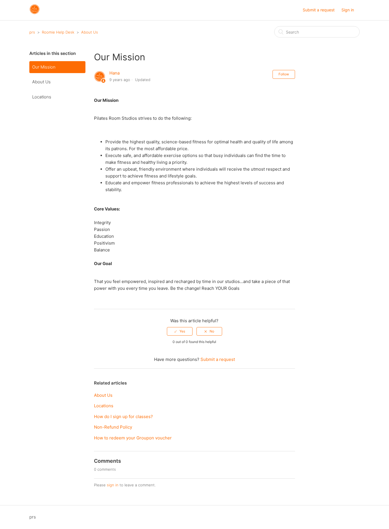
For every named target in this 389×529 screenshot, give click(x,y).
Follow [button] (284, 74)
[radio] (180, 331)
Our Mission (44, 67)
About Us (89, 32)
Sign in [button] (347, 9)
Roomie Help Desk (58, 32)
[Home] (34, 13)
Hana (114, 73)
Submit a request (319, 9)
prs (32, 32)
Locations (41, 97)
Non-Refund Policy (113, 427)
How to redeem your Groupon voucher (133, 438)
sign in (112, 485)
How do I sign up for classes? (123, 416)
